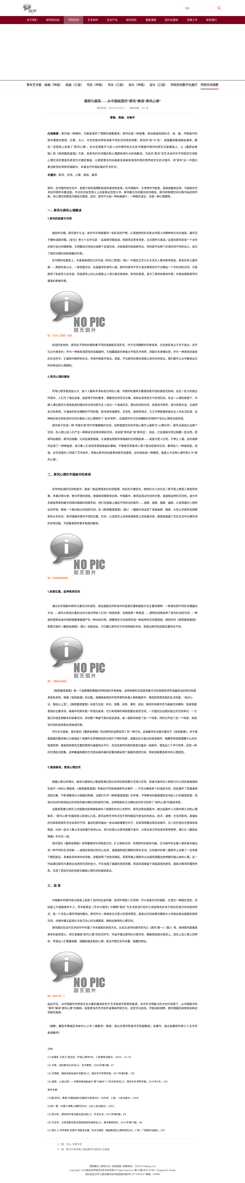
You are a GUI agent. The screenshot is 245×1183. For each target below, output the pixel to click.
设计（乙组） (159, 85)
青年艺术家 (34, 85)
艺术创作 (93, 20)
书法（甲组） (95, 85)
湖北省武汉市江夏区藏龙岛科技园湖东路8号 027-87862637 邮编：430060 (122, 1174)
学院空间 (73, 20)
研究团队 (131, 20)
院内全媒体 (171, 20)
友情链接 (116, 1166)
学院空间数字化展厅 (184, 85)
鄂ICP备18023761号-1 (145, 1170)
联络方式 (105, 1166)
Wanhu (172, 1170)
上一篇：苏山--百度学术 (69, 1144)
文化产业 (112, 20)
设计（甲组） (137, 85)
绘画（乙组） (75, 85)
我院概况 (94, 1166)
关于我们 (32, 20)
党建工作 (192, 20)
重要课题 (151, 20)
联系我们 (211, 20)
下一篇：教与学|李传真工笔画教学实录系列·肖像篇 (83, 1149)
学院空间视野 (209, 85)
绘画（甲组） (53, 85)
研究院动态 (53, 20)
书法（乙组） (117, 85)
